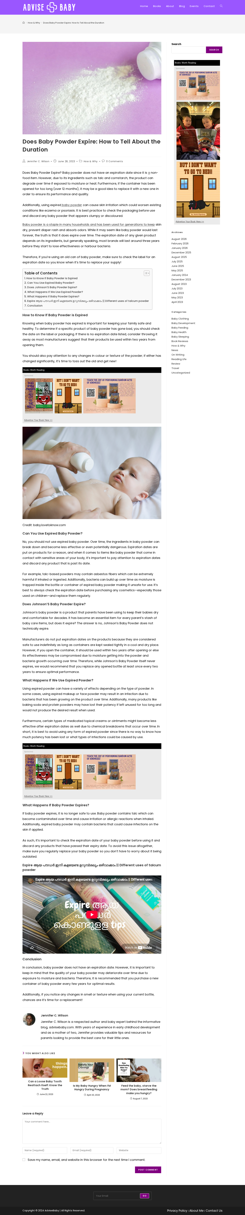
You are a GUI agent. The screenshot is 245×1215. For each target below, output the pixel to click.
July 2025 (177, 261)
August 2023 (179, 284)
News (175, 350)
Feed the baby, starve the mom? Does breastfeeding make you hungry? (138, 1089)
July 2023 (177, 288)
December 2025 (181, 252)
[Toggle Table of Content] (145, 273)
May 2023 (177, 297)
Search (176, 44)
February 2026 (180, 243)
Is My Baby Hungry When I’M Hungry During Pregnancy (92, 1087)
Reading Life (179, 359)
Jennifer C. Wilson (38, 161)
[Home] (23, 22)
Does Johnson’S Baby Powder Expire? (52, 287)
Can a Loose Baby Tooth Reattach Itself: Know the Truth (45, 1085)
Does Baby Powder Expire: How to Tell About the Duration (73, 22)
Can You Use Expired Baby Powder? (50, 283)
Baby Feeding (180, 327)
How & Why (91, 161)
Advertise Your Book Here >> (38, 420)
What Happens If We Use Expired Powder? (55, 292)
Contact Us (214, 1210)
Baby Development (183, 323)
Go (144, 1195)
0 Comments (114, 161)
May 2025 (177, 270)
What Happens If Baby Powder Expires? (53, 296)
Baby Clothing (180, 318)
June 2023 (178, 293)
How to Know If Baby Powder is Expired (52, 278)
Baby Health (179, 332)
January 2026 (180, 248)
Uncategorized (181, 372)
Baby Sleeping (180, 336)
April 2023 (177, 302)
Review (176, 363)
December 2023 (181, 279)
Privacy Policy (177, 1210)
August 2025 (179, 257)
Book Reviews (180, 341)
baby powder (71, 205)
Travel (175, 368)
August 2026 (179, 239)
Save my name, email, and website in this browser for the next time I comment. (86, 1160)
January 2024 (180, 275)
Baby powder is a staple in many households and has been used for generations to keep (88, 224)
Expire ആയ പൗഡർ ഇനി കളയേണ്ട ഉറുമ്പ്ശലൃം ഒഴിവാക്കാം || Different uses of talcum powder (88, 301)
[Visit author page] (29, 1019)
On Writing (178, 354)
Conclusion (34, 306)
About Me (196, 1210)
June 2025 (178, 266)
